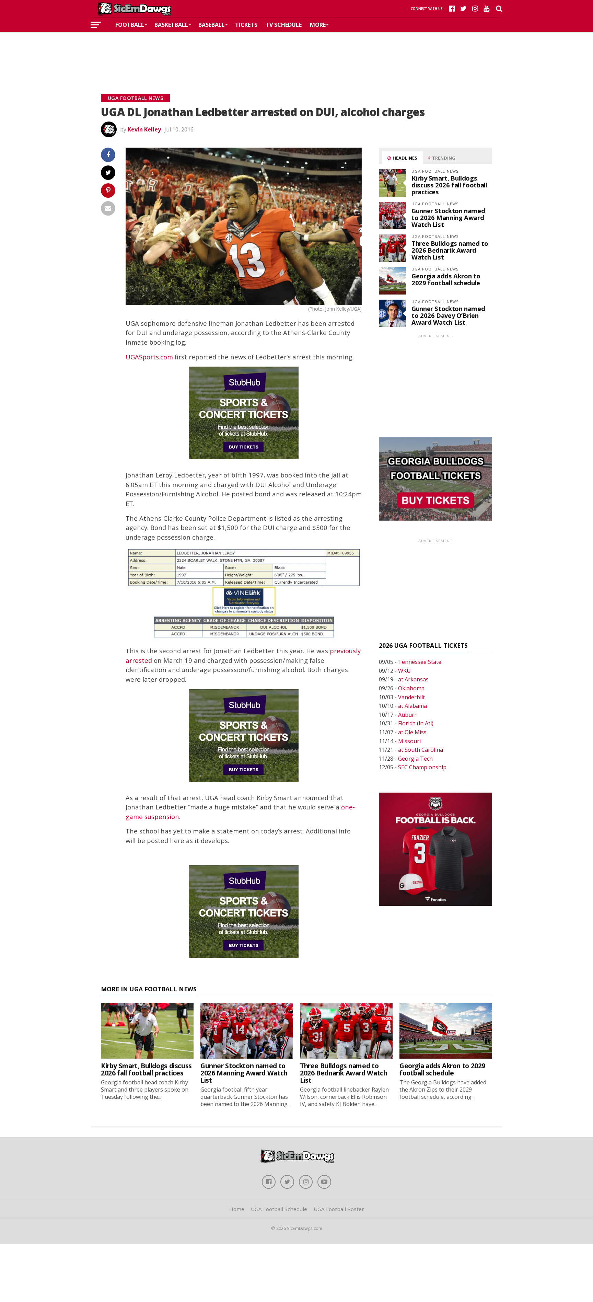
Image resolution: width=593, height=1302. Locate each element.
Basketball (171, 24)
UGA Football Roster (339, 1209)
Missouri (409, 741)
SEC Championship (422, 767)
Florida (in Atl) (415, 723)
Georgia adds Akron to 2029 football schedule (445, 279)
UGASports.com (149, 357)
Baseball (211, 24)
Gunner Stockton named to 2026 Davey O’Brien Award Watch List (448, 315)
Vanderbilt (411, 697)
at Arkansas (413, 679)
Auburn (408, 714)
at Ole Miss (412, 732)
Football (129, 24)
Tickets (246, 24)
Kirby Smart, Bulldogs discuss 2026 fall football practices (449, 185)
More (318, 24)
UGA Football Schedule (279, 1209)
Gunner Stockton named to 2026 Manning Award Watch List (448, 217)
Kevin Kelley (144, 129)
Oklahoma (411, 688)
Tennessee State (419, 662)
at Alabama (412, 706)
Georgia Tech (415, 758)
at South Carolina (420, 749)
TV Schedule (284, 24)
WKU (404, 671)
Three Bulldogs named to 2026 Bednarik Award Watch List (449, 250)
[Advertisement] (296, 52)
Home (236, 1209)
